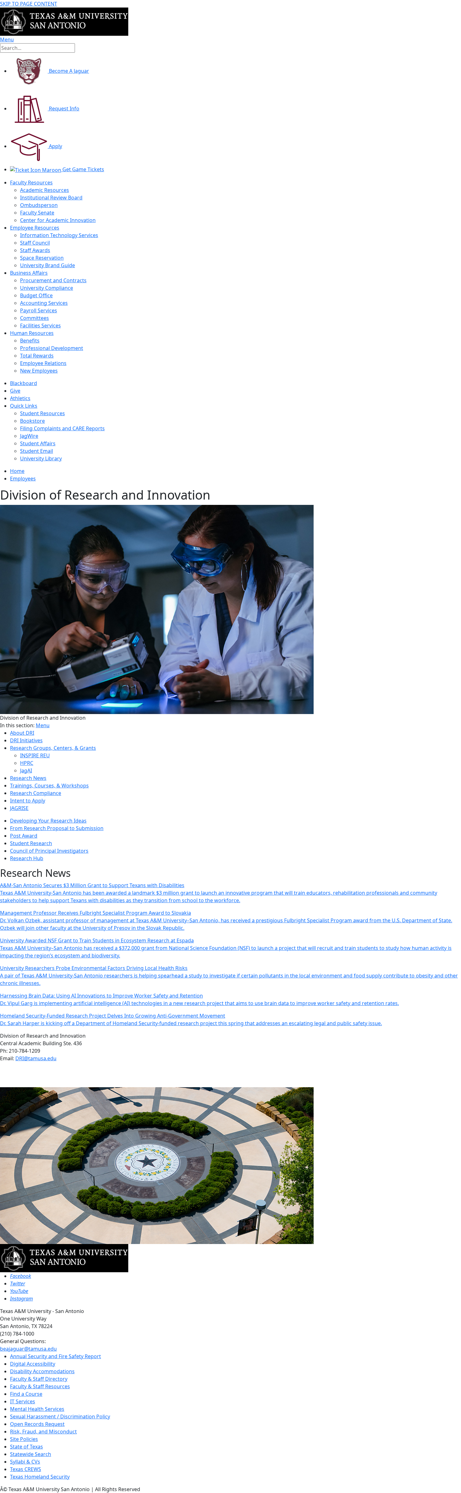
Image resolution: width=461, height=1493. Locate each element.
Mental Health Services (37, 1409)
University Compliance (46, 287)
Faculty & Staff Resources (40, 1386)
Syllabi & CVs (25, 1461)
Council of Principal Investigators (49, 850)
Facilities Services (40, 325)
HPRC (26, 763)
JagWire (29, 435)
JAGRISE (19, 808)
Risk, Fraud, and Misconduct (43, 1431)
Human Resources (32, 333)
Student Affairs (38, 443)
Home (17, 471)
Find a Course (26, 1393)
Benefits (30, 340)
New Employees (39, 370)
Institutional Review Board (51, 197)
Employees (23, 478)
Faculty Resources (31, 182)
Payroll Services (38, 310)
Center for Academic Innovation (58, 220)
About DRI (22, 732)
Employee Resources (34, 227)
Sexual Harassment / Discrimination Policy (60, 1416)
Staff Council (35, 242)
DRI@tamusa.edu (35, 1058)
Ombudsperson (39, 205)
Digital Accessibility (32, 1363)
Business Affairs (29, 272)
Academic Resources (44, 190)
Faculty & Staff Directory (38, 1378)
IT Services (22, 1401)
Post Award (23, 835)
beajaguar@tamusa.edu (28, 1348)
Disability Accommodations (42, 1371)
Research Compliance (35, 793)
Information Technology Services (59, 235)
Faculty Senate (37, 212)
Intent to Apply (27, 800)
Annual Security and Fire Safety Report (55, 1356)
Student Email (36, 450)
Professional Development (51, 348)
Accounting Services (44, 302)
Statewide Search (30, 1454)
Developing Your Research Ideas (48, 820)
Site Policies (24, 1439)
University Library (41, 458)
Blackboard (23, 383)
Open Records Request (37, 1424)
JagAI (26, 770)
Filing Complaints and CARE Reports (62, 428)
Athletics (20, 398)
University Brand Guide (47, 265)
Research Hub (26, 858)
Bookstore (32, 420)
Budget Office (36, 295)
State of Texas (26, 1446)
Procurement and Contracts (53, 280)
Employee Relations (43, 363)
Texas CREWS (25, 1469)
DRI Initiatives (26, 740)
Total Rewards (37, 355)
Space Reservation (42, 257)
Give (15, 390)
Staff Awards (35, 250)
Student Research (31, 843)
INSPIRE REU (35, 755)
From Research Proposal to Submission (56, 828)
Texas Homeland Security (40, 1476)
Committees (34, 318)
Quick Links (23, 405)
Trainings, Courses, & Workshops (49, 785)
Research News (28, 778)
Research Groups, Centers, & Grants (53, 747)
